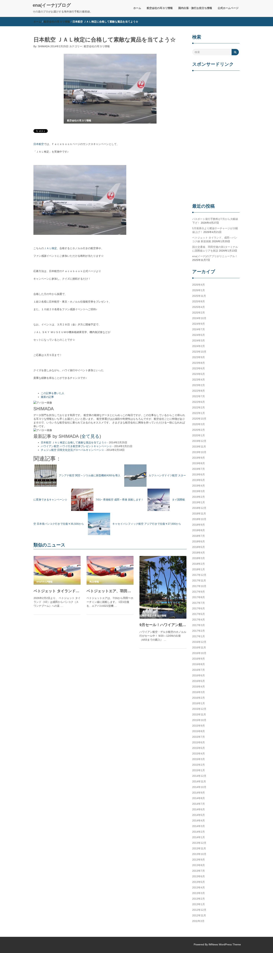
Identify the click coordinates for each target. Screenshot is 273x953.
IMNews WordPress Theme (225, 944)
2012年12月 (199, 909)
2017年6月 (198, 608)
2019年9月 (198, 457)
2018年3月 (198, 558)
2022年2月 (198, 407)
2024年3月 (198, 340)
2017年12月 (199, 574)
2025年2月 (198, 312)
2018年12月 (199, 507)
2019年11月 (199, 446)
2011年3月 (198, 921)
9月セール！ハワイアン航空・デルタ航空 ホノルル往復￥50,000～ (162, 625)
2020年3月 (198, 424)
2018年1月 (198, 569)
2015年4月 (198, 753)
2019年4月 (198, 485)
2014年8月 (198, 798)
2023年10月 (199, 351)
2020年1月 (198, 435)
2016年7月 (198, 669)
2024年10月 (199, 318)
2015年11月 (199, 714)
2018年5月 (198, 547)
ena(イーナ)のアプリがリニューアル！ (215, 256)
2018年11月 (199, 513)
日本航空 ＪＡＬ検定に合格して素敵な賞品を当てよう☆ (74, 442)
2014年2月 (198, 831)
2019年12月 (199, 440)
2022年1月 (198, 413)
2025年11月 (199, 295)
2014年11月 (199, 781)
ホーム (137, 8)
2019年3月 (198, 491)
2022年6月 (198, 401)
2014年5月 (198, 814)
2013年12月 (199, 842)
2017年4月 (198, 619)
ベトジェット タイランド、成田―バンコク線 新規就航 (57, 591)
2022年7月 (198, 396)
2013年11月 (199, 848)
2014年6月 (198, 809)
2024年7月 (198, 329)
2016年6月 (198, 675)
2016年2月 (198, 697)
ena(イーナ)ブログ (52, 5)
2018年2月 (198, 563)
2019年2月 (198, 496)
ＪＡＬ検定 (50, 248)
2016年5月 (198, 680)
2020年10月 (199, 418)
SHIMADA (44, 46)
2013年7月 (198, 870)
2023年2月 (198, 385)
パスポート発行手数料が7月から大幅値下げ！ (215, 221)
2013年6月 (198, 876)
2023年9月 (198, 357)
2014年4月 (198, 820)
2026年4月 (198, 284)
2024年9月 (198, 323)
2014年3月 (198, 826)
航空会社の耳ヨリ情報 (160, 8)
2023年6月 (198, 368)
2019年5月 (198, 480)
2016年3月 (198, 692)
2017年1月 (198, 636)
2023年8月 (198, 362)
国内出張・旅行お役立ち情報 (195, 8)
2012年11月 (199, 915)
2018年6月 (198, 541)
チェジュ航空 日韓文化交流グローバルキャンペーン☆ (72, 449)
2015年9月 (198, 725)
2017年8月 (198, 597)
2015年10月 (199, 720)
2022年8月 (198, 390)
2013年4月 (198, 887)
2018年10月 (199, 519)
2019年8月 (198, 463)
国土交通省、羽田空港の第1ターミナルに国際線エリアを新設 (215, 248)
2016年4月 (198, 686)
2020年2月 (198, 429)
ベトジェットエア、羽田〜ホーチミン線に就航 (110, 591)
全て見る (90, 436)
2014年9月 (198, 792)
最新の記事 (47, 396)
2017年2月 (198, 630)
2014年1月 (198, 837)
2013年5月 (198, 881)
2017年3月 (198, 625)
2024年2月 (198, 346)
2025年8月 (198, 301)
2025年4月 (198, 307)
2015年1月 (198, 770)
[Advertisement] (216, 138)
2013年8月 (198, 865)
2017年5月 (198, 614)
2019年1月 (198, 502)
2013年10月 (199, 854)
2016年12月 (199, 641)
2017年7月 (198, 602)
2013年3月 (198, 893)
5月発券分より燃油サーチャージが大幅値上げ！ (215, 230)
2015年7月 (198, 736)
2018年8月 (198, 530)
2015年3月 (198, 759)
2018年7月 (198, 535)
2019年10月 (199, 452)
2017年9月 (198, 591)
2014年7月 (198, 803)
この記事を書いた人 (52, 393)
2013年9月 (198, 859)
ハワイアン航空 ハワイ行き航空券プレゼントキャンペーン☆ (76, 446)
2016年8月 (198, 664)
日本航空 (38, 144)
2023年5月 (198, 373)
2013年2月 (198, 898)
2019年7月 (198, 468)
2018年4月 (198, 552)
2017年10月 (199, 586)
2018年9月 (198, 524)
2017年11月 (199, 580)
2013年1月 (198, 904)
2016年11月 (199, 647)
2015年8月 (198, 731)
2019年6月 (198, 474)
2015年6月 (198, 742)
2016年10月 (199, 653)
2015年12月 (199, 708)
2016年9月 (198, 658)
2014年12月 (199, 775)
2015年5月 (198, 747)
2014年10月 (199, 787)
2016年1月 (198, 703)
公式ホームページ (228, 8)
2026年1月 (198, 290)
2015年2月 (198, 764)
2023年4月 (198, 379)
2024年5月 (198, 334)
